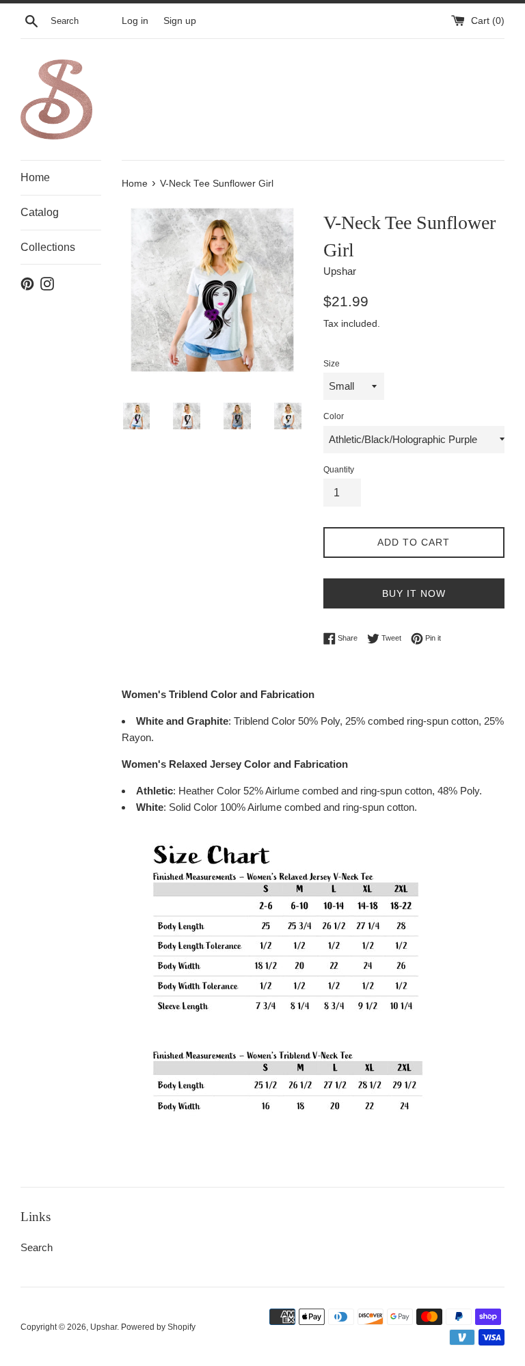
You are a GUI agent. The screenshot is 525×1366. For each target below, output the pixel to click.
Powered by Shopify (158, 1327)
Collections (48, 247)
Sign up (179, 21)
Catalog (40, 212)
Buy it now (414, 593)
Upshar (103, 1327)
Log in (135, 21)
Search (37, 1247)
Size (331, 364)
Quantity (338, 469)
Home (35, 177)
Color (333, 416)
